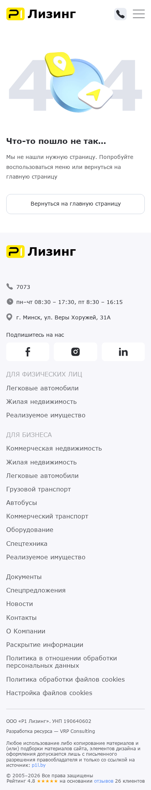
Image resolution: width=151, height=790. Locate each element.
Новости (19, 603)
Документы (24, 576)
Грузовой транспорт (38, 489)
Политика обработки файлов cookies (65, 679)
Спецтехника (27, 543)
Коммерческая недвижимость (54, 448)
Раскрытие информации (44, 644)
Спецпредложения (36, 590)
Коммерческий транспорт (47, 516)
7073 (23, 287)
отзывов (103, 781)
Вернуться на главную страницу (76, 203)
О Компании (25, 631)
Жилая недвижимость (41, 401)
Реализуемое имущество (46, 415)
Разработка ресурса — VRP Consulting (50, 731)
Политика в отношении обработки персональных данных (61, 661)
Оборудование (29, 529)
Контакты (21, 617)
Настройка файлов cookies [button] (49, 692)
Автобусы (21, 502)
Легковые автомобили (42, 388)
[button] (120, 14)
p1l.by (39, 765)
